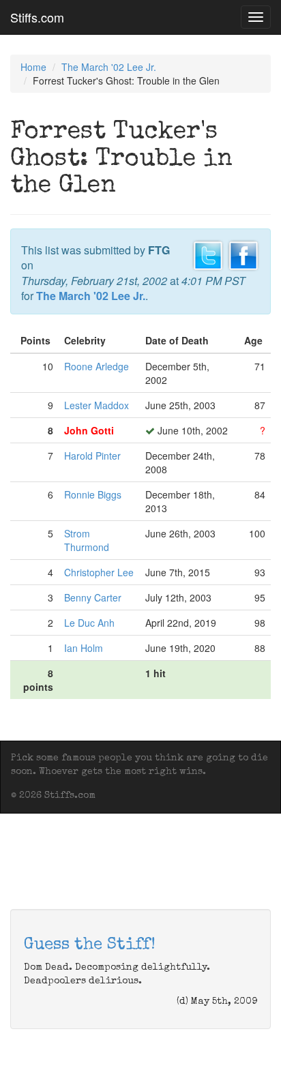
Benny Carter (92, 597)
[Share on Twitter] (208, 254)
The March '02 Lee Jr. (108, 67)
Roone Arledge (96, 366)
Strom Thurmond (86, 540)
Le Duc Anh (89, 622)
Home (33, 67)
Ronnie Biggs (92, 494)
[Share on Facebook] (243, 254)
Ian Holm (83, 648)
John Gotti (89, 430)
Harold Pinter (92, 455)
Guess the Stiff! (90, 945)
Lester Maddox (96, 405)
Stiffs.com (37, 17)
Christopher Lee (99, 572)
